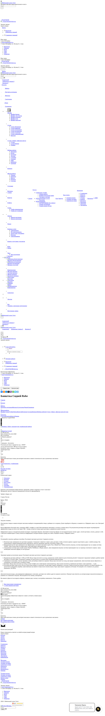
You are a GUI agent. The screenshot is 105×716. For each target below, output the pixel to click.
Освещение (31, 407)
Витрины (24, 412)
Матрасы (14, 407)
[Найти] (2, 8)
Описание (7, 478)
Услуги (3, 638)
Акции (3, 636)
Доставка (6, 485)
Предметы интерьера (6, 407)
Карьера (3, 650)
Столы (66, 412)
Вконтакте (7, 46)
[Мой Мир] (6, 392)
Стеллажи (29, 412)
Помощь (3, 670)
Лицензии (3, 654)
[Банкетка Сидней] (6, 431)
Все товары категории (7, 620)
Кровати (34, 412)
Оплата (6, 484)
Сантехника (20, 407)
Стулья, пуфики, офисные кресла (55, 412)
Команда (3, 647)
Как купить (7, 482)
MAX (5, 49)
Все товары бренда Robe (7, 621)
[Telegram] (18, 392)
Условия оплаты (5, 661)
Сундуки (3, 416)
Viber (5, 51)
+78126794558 (5, 20)
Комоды (19, 412)
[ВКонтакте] (2, 392)
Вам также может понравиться (12, 584)
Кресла (13, 416)
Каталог (3, 635)
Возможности (4, 669)
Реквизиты (4, 666)
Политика (3, 667)
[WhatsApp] (13, 392)
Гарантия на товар (6, 664)
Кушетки (8, 416)
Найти (2, 709)
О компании (4, 644)
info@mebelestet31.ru (7, 42)
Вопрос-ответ (4, 678)
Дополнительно (8, 487)
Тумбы (11, 412)
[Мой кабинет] (1, 319)
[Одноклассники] (4, 392)
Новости (3, 645)
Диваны (17, 416)
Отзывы (6, 481)
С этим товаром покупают (11, 585)
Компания (3, 641)
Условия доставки (6, 663)
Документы (4, 656)
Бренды (3, 639)
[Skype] (15, 392)
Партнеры (3, 653)
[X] (9, 392)
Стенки (7, 412)
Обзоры (3, 679)
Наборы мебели (41, 412)
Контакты (3, 651)
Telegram (6, 48)
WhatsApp (7, 54)
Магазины (3, 660)
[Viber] (11, 392)
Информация (4, 657)
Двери (26, 407)
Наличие (6, 479)
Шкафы (3, 412)
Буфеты (15, 412)
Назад (10, 348)
